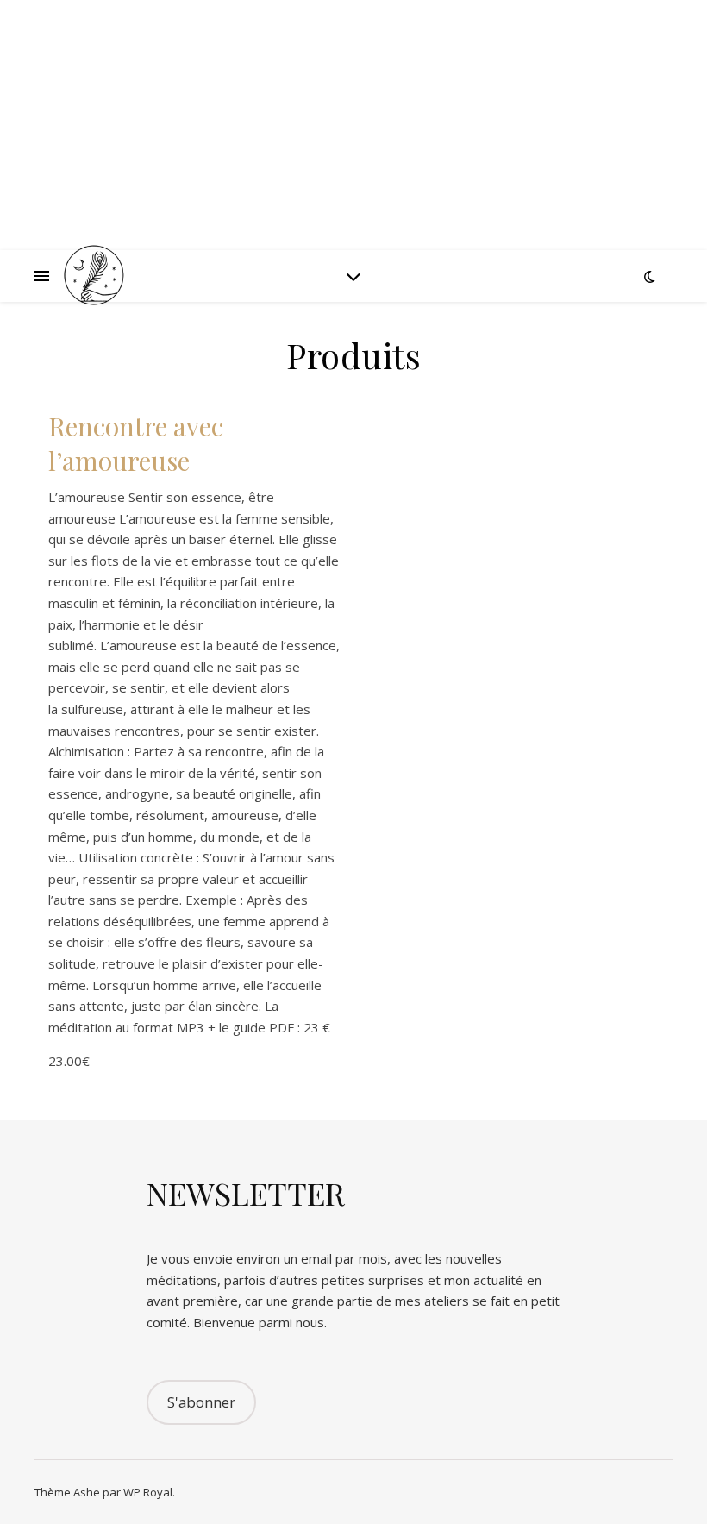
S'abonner (201, 1402)
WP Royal (147, 1492)
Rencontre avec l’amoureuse (135, 443)
